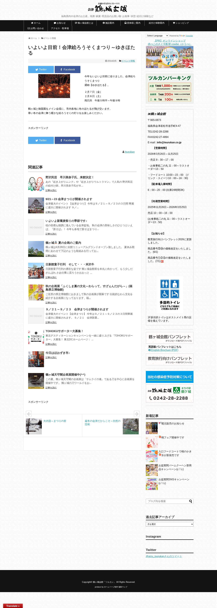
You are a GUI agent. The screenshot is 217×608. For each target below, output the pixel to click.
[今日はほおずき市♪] (36, 361)
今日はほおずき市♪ (58, 352)
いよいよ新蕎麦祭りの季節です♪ (66, 220)
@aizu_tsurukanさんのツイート (164, 556)
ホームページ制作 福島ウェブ (115, 587)
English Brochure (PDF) (164, 350)
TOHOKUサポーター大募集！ (65, 331)
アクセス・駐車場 (60, 28)
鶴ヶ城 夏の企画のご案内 (63, 242)
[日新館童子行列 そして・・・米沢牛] (36, 273)
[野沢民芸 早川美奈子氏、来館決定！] (36, 186)
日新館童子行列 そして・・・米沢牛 (70, 264)
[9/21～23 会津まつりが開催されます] (36, 207)
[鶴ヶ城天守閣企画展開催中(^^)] (36, 383)
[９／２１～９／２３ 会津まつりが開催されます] (36, 318)
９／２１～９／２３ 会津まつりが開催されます (77, 309)
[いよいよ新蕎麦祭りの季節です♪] (36, 229)
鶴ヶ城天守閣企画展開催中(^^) (65, 374)
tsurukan (130, 151)
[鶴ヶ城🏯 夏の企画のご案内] (36, 251)
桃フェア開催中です (172, 437)
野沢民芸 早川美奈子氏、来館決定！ (70, 177)
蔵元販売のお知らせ (172, 423)
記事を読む (51, 190)
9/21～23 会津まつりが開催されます (69, 199)
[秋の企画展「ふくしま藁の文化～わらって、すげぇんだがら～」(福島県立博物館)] (36, 295)
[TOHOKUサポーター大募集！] (36, 339)
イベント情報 (128, 61)
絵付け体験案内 (158, 23)
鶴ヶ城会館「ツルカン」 (104, 582)
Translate (189, 36)
